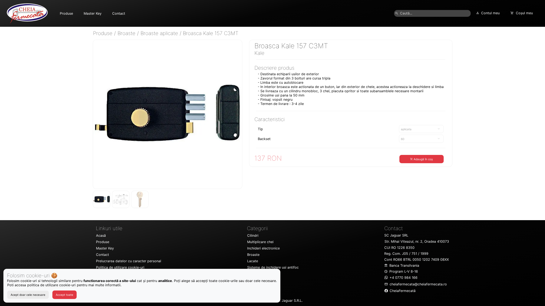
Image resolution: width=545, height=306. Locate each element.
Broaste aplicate (160, 33)
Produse (103, 33)
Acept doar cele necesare (28, 294)
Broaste (127, 33)
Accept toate (64, 294)
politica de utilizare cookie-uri (52, 285)
